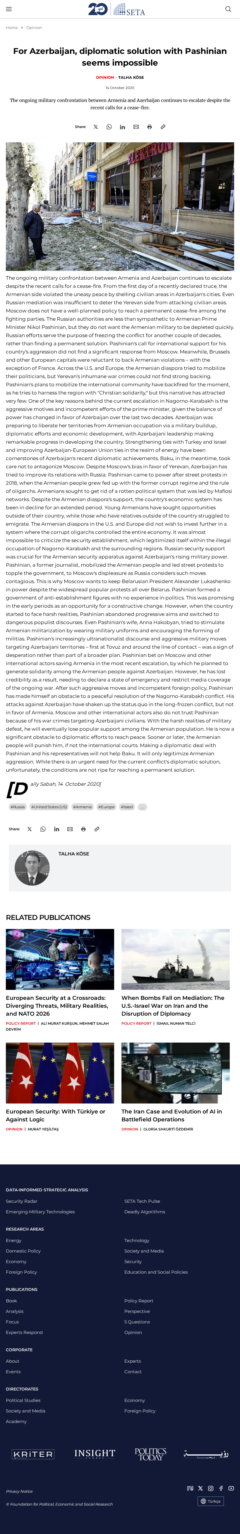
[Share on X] (95, 126)
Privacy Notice (19, 1491)
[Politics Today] (150, 1454)
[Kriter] (33, 1454)
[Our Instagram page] (211, 1488)
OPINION (105, 77)
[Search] (228, 9)
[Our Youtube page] (231, 1488)
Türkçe (214, 1501)
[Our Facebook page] (221, 1488)
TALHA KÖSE (131, 77)
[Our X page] (200, 1488)
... (142, 807)
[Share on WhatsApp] (109, 126)
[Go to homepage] (116, 9)
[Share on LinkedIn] (122, 126)
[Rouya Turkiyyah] (206, 1454)
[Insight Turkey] (94, 1454)
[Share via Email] (136, 126)
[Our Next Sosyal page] (190, 1488)
